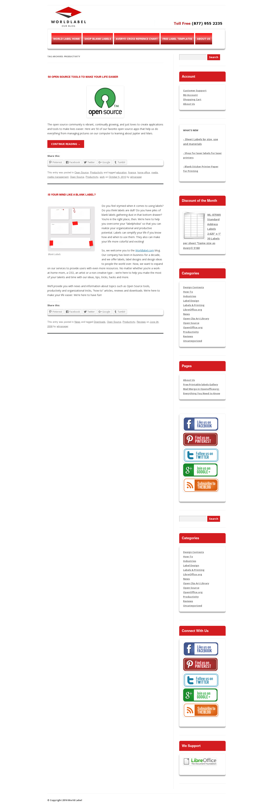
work (102, 177)
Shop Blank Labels (97, 39)
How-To (188, 291)
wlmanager (136, 177)
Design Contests (193, 287)
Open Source (81, 172)
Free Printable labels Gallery (200, 384)
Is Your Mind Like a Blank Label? (72, 194)
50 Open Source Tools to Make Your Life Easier (83, 76)
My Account (190, 95)
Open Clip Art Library (196, 318)
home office (143, 172)
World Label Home (66, 39)
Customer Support (195, 90)
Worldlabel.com (144, 250)
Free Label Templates (177, 39)
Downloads (99, 322)
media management (58, 177)
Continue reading (65, 144)
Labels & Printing (193, 305)
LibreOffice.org (192, 309)
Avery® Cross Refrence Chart (137, 39)
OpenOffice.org (193, 327)
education (121, 172)
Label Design (191, 300)
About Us (203, 39)
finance (132, 172)
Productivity (96, 172)
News (77, 322)
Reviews (141, 322)
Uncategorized (192, 340)
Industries (189, 296)
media (154, 172)
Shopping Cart (192, 99)
